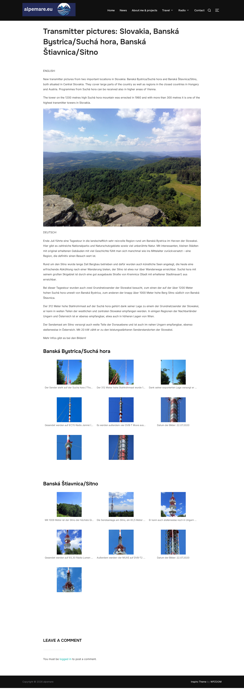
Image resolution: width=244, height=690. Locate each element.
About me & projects (144, 10)
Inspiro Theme (198, 681)
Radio (182, 10)
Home (111, 10)
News (123, 10)
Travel (166, 10)
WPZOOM (216, 681)
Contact (199, 10)
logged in (65, 659)
